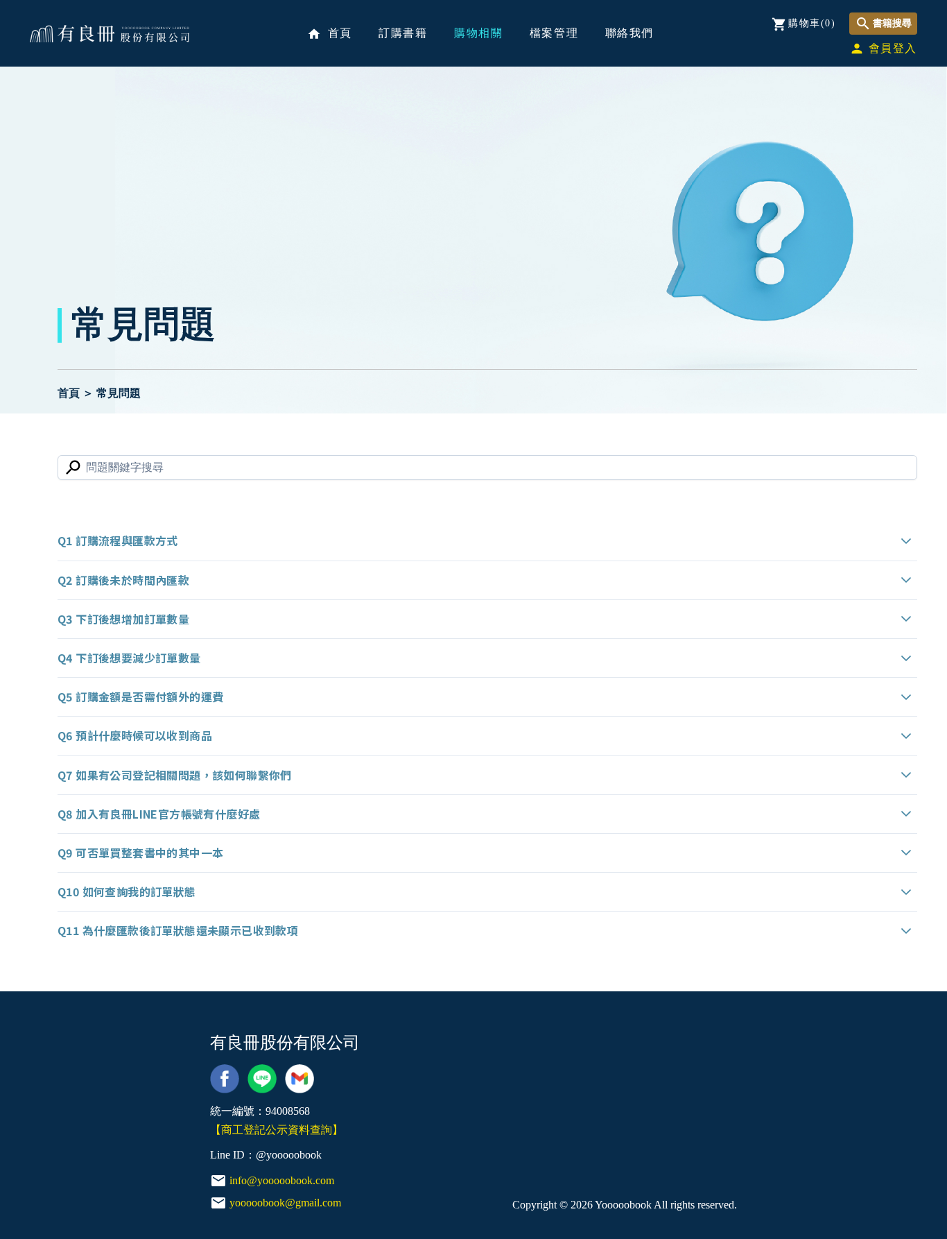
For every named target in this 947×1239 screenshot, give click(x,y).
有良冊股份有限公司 (109, 33)
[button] (487, 541)
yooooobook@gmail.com (285, 1202)
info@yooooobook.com (281, 1180)
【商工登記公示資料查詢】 (276, 1130)
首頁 (329, 34)
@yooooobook (289, 1155)
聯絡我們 (629, 33)
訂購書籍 (403, 33)
